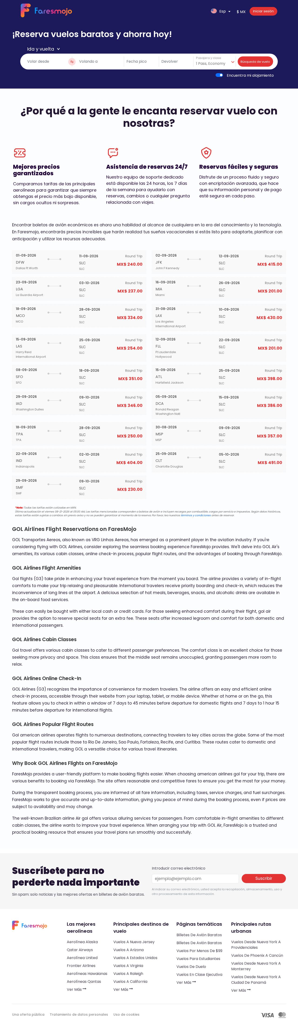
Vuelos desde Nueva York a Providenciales (256, 944)
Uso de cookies (126, 1014)
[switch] (219, 75)
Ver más (75, 989)
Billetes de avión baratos (199, 935)
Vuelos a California (130, 981)
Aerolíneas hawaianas (87, 973)
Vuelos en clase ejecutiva (199, 974)
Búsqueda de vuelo (255, 61)
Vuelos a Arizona (128, 950)
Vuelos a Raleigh (128, 973)
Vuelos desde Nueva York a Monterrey (256, 966)
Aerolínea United (82, 957)
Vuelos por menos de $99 (199, 950)
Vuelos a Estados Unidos (135, 957)
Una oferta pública (28, 1014)
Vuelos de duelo (191, 966)
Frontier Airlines (81, 965)
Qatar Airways (80, 950)
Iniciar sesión (263, 11)
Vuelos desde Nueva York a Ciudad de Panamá (256, 979)
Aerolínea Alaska (82, 942)
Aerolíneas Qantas (84, 981)
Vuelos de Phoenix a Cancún (257, 955)
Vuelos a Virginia (128, 965)
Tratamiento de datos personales (79, 1014)
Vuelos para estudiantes (198, 958)
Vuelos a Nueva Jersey (134, 942)
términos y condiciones (196, 515)
